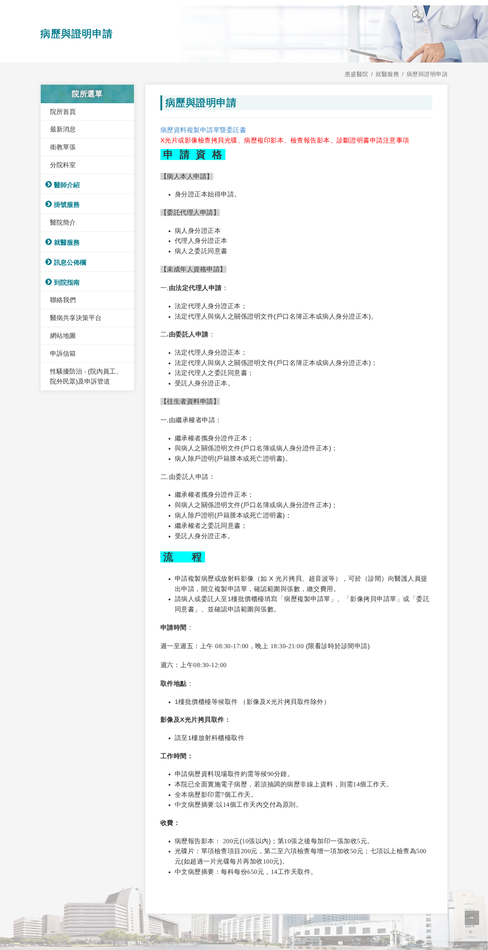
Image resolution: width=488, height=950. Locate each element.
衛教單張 (63, 147)
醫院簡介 (63, 222)
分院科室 (63, 165)
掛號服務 (67, 204)
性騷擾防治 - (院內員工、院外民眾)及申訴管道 (86, 376)
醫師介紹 (67, 185)
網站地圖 (63, 335)
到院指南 (67, 282)
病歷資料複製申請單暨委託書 (203, 130)
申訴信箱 (63, 353)
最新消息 (63, 129)
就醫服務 (67, 242)
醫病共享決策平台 (75, 317)
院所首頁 (63, 111)
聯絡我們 (63, 300)
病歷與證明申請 (427, 74)
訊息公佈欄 (70, 262)
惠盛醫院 (356, 74)
